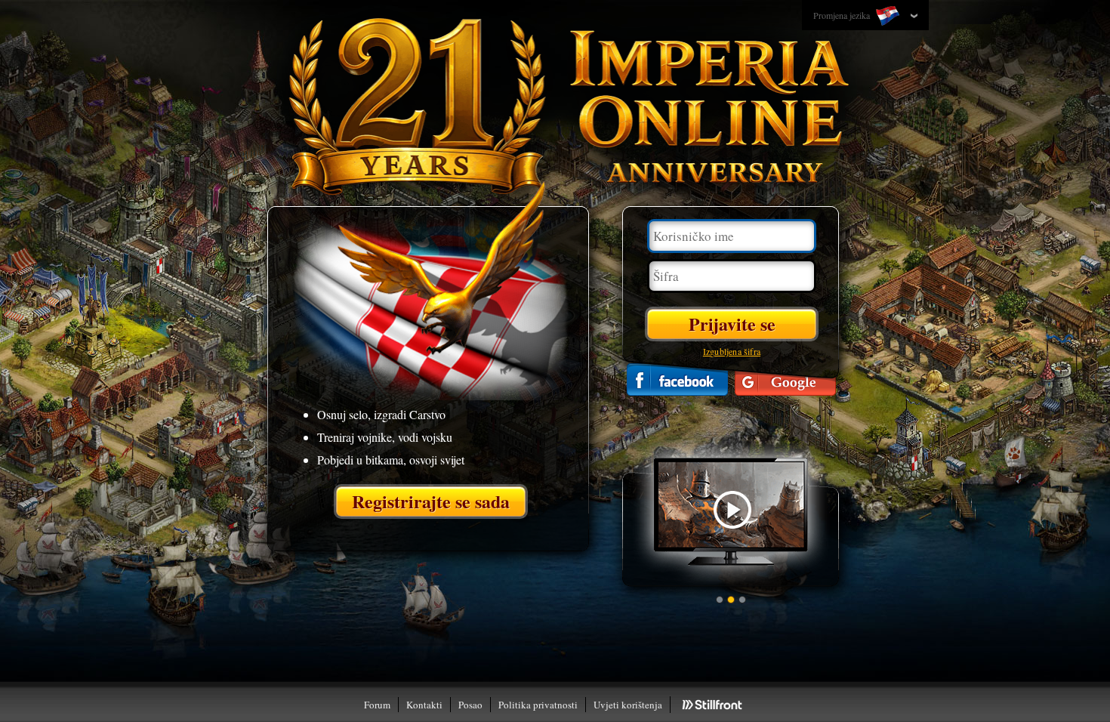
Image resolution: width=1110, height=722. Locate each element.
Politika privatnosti (538, 704)
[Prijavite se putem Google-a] (785, 379)
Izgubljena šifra (731, 351)
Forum (377, 704)
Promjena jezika (842, 15)
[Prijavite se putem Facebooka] (677, 379)
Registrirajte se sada (431, 501)
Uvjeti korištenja (628, 704)
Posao (470, 704)
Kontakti (424, 704)
